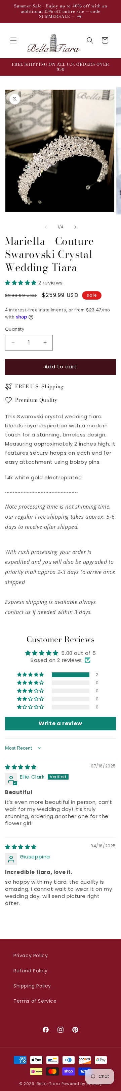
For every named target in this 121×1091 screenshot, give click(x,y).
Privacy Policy (30, 955)
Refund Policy (30, 970)
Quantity (14, 329)
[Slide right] (75, 227)
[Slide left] (45, 227)
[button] (13, 40)
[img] (21, 766)
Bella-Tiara (48, 1083)
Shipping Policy (32, 985)
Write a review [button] (60, 723)
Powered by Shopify (82, 1083)
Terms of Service (35, 1001)
